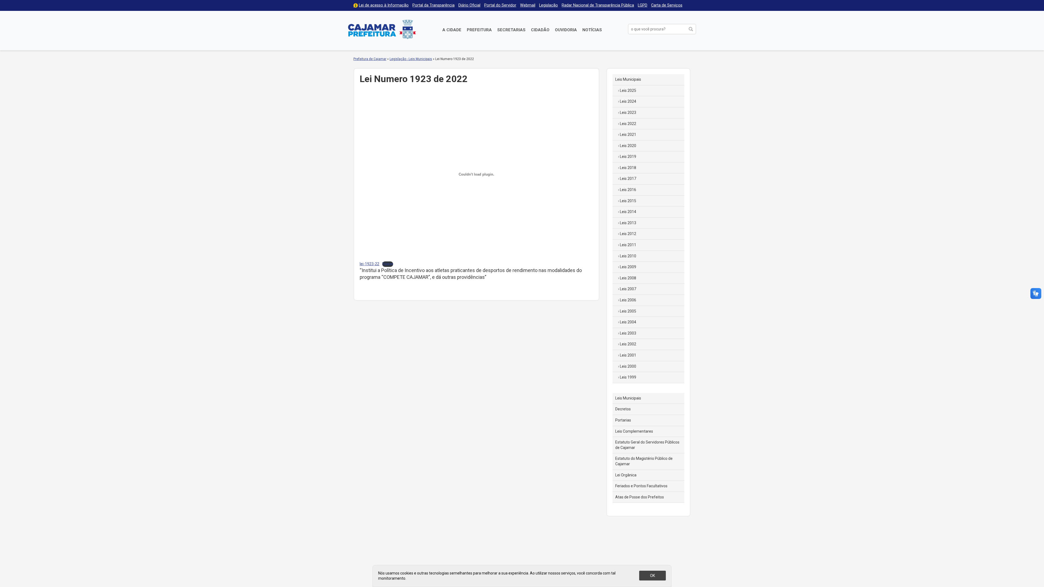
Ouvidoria (566, 29)
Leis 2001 (628, 355)
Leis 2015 (628, 201)
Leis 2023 (628, 112)
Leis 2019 (628, 156)
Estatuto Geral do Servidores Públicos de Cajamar (647, 445)
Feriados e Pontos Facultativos (641, 486)
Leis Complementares (634, 431)
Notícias (592, 29)
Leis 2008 (628, 278)
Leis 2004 (628, 322)
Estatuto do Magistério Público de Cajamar (644, 461)
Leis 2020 (628, 145)
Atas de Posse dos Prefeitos (639, 497)
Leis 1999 (628, 377)
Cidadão (540, 29)
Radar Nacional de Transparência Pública (598, 5)
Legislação (548, 5)
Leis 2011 (628, 245)
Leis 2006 (628, 300)
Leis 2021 (628, 134)
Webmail (527, 5)
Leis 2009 (628, 267)
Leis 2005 (628, 311)
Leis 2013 (628, 223)
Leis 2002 (628, 344)
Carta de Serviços (666, 5)
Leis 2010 (628, 256)
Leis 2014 (628, 212)
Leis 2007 (628, 289)
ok (652, 575)
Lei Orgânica (625, 475)
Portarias (623, 420)
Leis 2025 (628, 90)
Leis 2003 (628, 333)
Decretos (623, 409)
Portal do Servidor (500, 5)
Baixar (387, 264)
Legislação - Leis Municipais (411, 59)
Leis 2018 (628, 168)
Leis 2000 (628, 366)
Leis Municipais (628, 79)
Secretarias (511, 29)
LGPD (642, 5)
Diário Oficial (469, 5)
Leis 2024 (628, 101)
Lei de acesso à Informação (384, 5)
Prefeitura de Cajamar (382, 29)
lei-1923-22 (369, 264)
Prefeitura (479, 29)
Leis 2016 (628, 190)
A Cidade (451, 29)
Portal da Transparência (433, 5)
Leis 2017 (628, 178)
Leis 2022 (628, 123)
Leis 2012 (628, 234)
